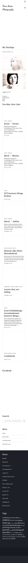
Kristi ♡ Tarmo (11, 123)
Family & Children (8, 248)
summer (4, 536)
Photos (5, 121)
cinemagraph (19, 520)
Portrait (4, 491)
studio (23, 534)
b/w (17, 518)
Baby (3, 458)
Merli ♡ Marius (11, 155)
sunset (9, 536)
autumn (13, 518)
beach (20, 517)
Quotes (4, 495)
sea (22, 532)
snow (13, 534)
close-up (6, 522)
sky (11, 534)
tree (18, 536)
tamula (13, 536)
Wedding (10, 121)
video (21, 536)
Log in (3, 433)
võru (23, 536)
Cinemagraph (7, 286)
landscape (16, 525)
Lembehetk (9, 356)
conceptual (12, 523)
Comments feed (6, 440)
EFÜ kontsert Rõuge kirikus (13, 194)
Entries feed (5, 437)
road (13, 532)
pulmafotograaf (18, 530)
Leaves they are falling (11, 290)
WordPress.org (6, 444)
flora (19, 523)
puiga (10, 530)
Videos (4, 498)
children (6, 520)
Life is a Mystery (6, 484)
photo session (16, 527)
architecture (6, 518)
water (9, 538)
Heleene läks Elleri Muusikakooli (13, 252)
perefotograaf (7, 527)
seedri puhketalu (6, 534)
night (22, 525)
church (12, 520)
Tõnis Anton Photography (8, 8)
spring (20, 534)
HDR (3, 480)
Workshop (5, 505)
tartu (16, 536)
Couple (4, 473)
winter (13, 538)
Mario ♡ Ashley (11, 221)
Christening (5, 465)
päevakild (6, 532)
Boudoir (4, 462)
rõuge (16, 532)
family (16, 523)
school (19, 532)
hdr (8, 525)
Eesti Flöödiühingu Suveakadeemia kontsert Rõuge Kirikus (13, 313)
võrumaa (5, 538)
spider (16, 534)
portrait (8, 92)
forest (23, 523)
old (24, 525)
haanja (4, 525)
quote (11, 532)
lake (10, 525)
